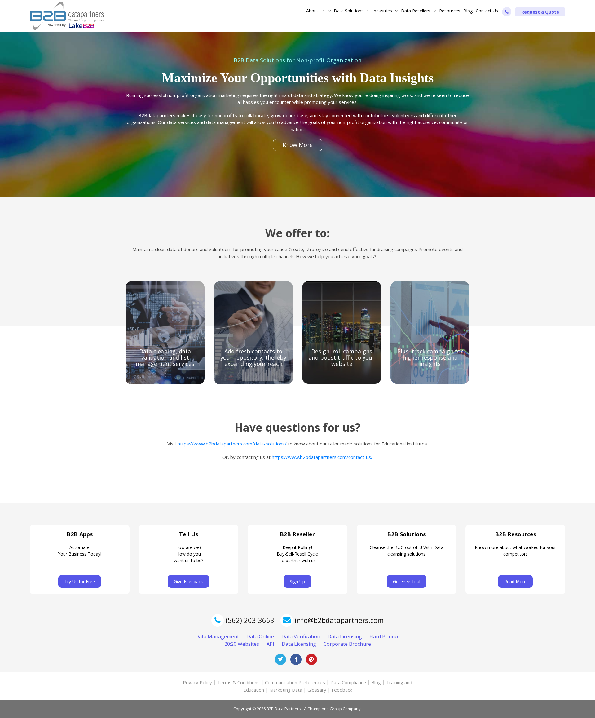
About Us (315, 11)
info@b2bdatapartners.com (339, 620)
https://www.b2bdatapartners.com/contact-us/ (322, 457)
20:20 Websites (241, 643)
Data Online (260, 636)
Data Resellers (415, 11)
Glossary (316, 690)
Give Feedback (188, 581)
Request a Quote (540, 12)
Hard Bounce (384, 636)
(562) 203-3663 (249, 620)
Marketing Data (285, 690)
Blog (468, 11)
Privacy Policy (197, 682)
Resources (449, 11)
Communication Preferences (295, 682)
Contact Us (487, 11)
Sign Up (297, 581)
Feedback (342, 690)
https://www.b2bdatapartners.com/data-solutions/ (232, 444)
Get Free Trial (406, 581)
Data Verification (300, 636)
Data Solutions (349, 11)
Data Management (217, 636)
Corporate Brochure (347, 643)
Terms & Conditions (238, 682)
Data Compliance (348, 682)
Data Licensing (345, 636)
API (270, 643)
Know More (298, 144)
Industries (382, 11)
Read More (515, 581)
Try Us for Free (79, 581)
